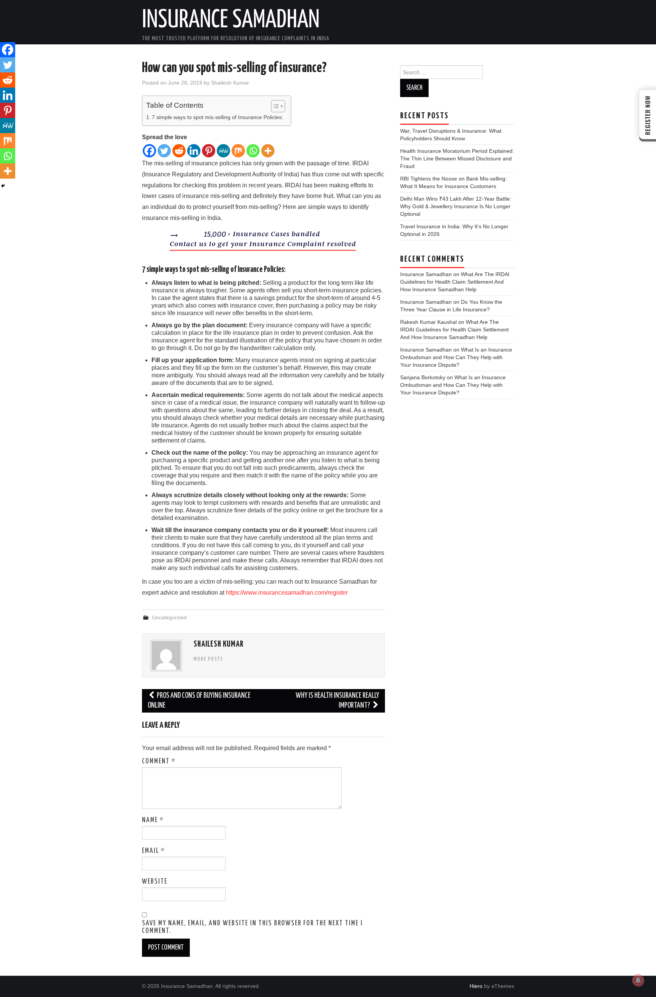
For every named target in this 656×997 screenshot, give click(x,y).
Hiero (476, 986)
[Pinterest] (208, 150)
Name (153, 820)
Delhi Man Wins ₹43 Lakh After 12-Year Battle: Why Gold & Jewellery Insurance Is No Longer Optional (455, 206)
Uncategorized (169, 617)
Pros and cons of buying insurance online (199, 700)
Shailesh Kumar (230, 83)
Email (153, 851)
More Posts (208, 659)
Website (154, 881)
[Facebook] (149, 150)
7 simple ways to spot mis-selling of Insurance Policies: (217, 117)
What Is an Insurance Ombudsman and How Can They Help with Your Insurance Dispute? (456, 357)
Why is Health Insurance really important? (337, 700)
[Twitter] (164, 150)
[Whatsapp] (253, 150)
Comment (159, 761)
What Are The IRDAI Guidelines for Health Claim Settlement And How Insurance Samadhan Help (454, 281)
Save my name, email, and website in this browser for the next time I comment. (252, 927)
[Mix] (238, 150)
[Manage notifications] (638, 980)
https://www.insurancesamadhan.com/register (287, 592)
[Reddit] (179, 150)
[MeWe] (223, 150)
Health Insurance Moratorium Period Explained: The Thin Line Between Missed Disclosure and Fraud (457, 158)
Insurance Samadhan (231, 20)
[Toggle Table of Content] (274, 106)
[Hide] (3, 186)
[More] (267, 150)
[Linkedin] (193, 150)
